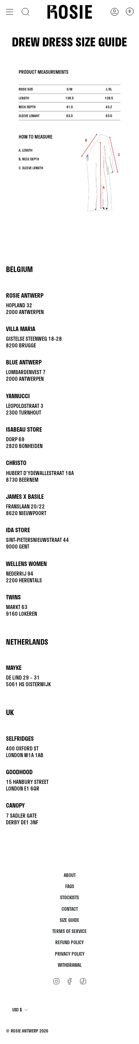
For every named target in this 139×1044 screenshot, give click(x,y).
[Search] (25, 11)
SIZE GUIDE (69, 920)
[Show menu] (9, 11)
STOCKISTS (69, 897)
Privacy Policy (70, 954)
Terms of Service (69, 931)
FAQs (69, 886)
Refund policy (69, 942)
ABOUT (70, 875)
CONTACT (70, 909)
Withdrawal (70, 965)
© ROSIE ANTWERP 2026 (27, 1031)
